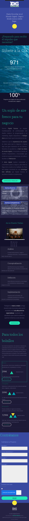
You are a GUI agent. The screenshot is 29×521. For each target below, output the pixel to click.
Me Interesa (7, 379)
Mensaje (4, 464)
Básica (4, 363)
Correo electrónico (7, 452)
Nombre (4, 445)
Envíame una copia (6, 484)
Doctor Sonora (16, 515)
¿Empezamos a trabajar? (11, 180)
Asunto (3, 458)
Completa (5, 384)
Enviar (14, 498)
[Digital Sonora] (14, 509)
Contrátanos (14, 323)
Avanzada (5, 406)
